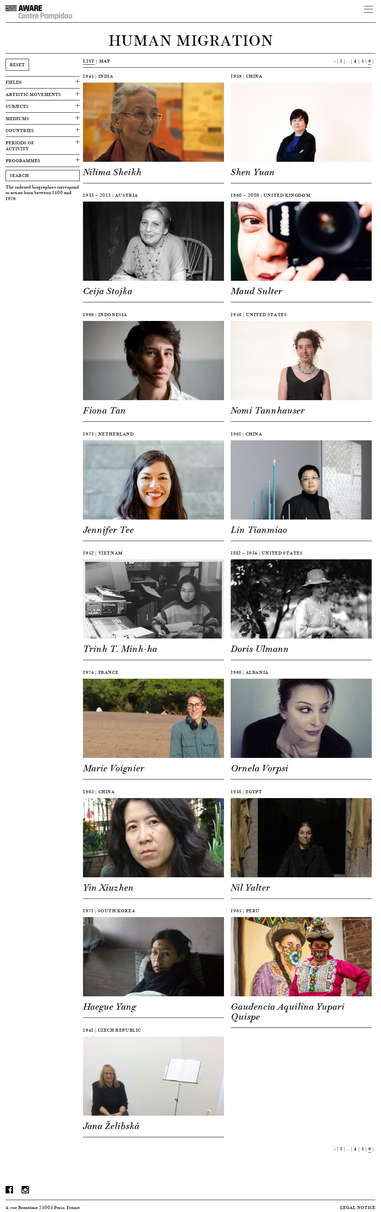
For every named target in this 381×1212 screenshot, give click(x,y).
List (89, 60)
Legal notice (357, 1207)
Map (105, 60)
